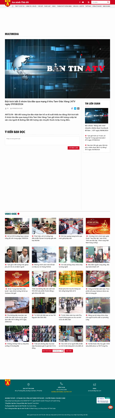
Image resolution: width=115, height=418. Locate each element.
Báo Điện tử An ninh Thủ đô (8, 3)
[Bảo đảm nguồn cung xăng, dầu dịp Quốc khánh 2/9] (98, 254)
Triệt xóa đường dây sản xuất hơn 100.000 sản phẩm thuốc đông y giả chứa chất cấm (43, 291)
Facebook (72, 108)
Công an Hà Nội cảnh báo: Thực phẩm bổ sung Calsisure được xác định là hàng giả (98, 291)
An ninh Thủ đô (20, 2)
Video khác (11, 213)
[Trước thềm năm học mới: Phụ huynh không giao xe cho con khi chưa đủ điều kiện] (71, 305)
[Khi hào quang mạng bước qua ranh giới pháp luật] (71, 226)
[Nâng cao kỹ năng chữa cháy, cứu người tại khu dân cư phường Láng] (98, 305)
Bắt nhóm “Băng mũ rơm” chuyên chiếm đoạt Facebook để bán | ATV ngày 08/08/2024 (96, 127)
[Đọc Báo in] (89, 2)
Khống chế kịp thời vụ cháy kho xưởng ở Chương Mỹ (17, 345)
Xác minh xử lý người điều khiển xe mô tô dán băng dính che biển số (71, 345)
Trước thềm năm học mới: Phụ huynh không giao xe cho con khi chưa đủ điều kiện (70, 317)
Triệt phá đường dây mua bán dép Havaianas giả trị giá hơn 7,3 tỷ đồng (44, 346)
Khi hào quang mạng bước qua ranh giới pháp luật (70, 237)
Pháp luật (47, 6)
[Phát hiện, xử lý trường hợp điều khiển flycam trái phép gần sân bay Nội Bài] (44, 226)
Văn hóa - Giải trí (78, 6)
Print (78, 108)
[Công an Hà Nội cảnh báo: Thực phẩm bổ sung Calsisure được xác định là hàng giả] (98, 279)
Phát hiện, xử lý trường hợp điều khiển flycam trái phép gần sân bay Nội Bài (44, 238)
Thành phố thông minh (64, 6)
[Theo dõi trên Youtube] (83, 2)
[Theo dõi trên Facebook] (80, 2)
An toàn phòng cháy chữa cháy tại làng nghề (71, 266)
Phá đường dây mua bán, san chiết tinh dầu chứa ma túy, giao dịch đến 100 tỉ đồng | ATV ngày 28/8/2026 (16, 318)
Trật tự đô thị (19, 6)
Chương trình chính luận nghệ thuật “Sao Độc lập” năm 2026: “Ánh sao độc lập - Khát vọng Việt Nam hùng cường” (97, 239)
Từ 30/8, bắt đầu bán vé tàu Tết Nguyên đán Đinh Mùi (44, 316)
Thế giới (40, 6)
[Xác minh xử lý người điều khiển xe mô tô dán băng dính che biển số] (71, 334)
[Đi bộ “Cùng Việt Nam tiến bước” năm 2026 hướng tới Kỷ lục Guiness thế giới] (17, 279)
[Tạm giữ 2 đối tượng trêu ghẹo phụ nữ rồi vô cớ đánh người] (17, 254)
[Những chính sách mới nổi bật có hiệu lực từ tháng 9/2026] (44, 254)
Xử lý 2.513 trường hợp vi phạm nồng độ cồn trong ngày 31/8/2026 (17, 237)
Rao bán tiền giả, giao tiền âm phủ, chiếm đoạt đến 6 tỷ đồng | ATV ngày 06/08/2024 (96, 147)
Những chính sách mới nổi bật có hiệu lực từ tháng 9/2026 (43, 266)
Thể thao (88, 6)
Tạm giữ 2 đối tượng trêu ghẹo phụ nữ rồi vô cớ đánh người (16, 266)
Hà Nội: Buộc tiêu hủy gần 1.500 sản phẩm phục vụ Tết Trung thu (98, 345)
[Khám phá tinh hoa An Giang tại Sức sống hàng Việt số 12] (71, 279)
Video (54, 6)
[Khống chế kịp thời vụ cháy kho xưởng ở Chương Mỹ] (17, 334)
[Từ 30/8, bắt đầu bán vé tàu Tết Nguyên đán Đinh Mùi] (44, 305)
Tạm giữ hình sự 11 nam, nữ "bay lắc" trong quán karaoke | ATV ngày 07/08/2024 (95, 138)
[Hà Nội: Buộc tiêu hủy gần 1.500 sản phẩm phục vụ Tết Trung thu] (98, 334)
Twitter (75, 108)
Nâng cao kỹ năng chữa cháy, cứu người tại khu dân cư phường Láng (97, 317)
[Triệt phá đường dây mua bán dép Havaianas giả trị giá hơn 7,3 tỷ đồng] (44, 334)
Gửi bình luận (73, 148)
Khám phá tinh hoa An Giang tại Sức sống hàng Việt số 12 (69, 290)
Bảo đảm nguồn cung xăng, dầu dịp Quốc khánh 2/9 (97, 266)
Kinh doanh (106, 6)
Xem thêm (69, 350)
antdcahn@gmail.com (94, 391)
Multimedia (12, 33)
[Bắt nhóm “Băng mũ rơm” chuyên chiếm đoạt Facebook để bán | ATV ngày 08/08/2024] (96, 115)
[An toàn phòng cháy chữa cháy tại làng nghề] (71, 254)
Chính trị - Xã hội (31, 6)
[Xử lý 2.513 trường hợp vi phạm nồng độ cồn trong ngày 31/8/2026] (17, 226)
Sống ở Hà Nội (97, 6)
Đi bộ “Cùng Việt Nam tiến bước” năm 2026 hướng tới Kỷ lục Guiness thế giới (16, 291)
